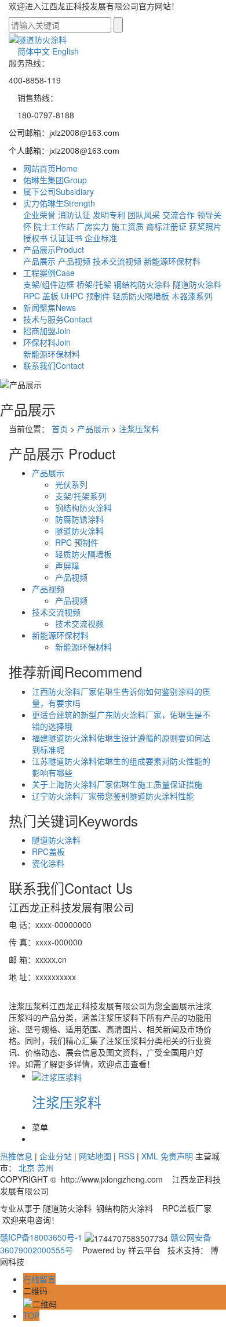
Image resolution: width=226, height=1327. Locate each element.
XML (149, 1156)
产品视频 (74, 261)
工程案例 (49, 272)
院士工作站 (54, 226)
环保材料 (47, 342)
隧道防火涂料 (197, 284)
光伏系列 (71, 484)
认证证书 (66, 238)
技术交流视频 (117, 261)
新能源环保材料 (172, 261)
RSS (126, 1156)
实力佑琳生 (59, 203)
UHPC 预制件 (85, 296)
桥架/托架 (93, 284)
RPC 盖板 (41, 296)
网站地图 (95, 1156)
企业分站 (55, 1156)
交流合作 (178, 214)
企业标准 (101, 238)
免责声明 (177, 1156)
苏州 (45, 1167)
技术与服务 (57, 319)
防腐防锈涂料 (79, 519)
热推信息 (16, 1156)
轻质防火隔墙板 (140, 296)
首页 (60, 428)
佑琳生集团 (55, 180)
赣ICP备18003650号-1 (41, 1237)
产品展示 (53, 249)
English (65, 51)
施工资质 (127, 226)
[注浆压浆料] (57, 1075)
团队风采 (143, 214)
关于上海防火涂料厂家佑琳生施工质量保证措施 (117, 784)
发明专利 (109, 214)
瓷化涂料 (48, 863)
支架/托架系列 (80, 496)
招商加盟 (47, 330)
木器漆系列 (192, 296)
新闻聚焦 (49, 307)
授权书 (35, 238)
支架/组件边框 (48, 284)
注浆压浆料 (139, 428)
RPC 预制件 (77, 542)
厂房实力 (92, 226)
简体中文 (33, 51)
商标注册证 (166, 226)
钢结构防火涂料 (142, 284)
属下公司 (58, 191)
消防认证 (74, 214)
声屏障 (67, 565)
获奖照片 (205, 226)
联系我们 (53, 365)
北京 (27, 1167)
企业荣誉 (39, 214)
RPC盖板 (48, 851)
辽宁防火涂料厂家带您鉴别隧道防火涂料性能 (113, 796)
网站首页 (50, 168)
